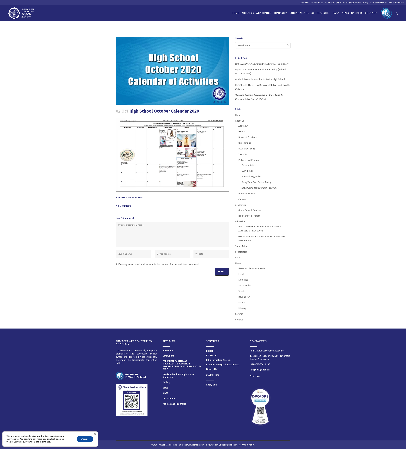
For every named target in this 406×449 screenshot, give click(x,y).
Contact (239, 319)
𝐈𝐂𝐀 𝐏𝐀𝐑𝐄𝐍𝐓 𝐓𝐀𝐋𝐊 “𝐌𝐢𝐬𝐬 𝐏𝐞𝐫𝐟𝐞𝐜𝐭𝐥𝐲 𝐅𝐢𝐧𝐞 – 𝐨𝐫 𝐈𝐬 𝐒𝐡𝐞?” (262, 64)
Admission (240, 221)
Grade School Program (250, 210)
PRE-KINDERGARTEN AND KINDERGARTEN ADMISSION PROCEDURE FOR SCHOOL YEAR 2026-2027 (182, 365)
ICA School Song (246, 148)
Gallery (166, 382)
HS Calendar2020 (132, 197)
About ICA (243, 126)
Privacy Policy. (248, 445)
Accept (84, 438)
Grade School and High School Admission (178, 376)
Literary (242, 308)
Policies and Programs (249, 160)
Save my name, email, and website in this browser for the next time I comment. (159, 264)
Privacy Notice (249, 165)
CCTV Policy (247, 171)
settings (46, 441)
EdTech (209, 351)
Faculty (242, 302)
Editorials (243, 279)
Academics (240, 205)
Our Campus (244, 143)
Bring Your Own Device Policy (256, 182)
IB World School (246, 193)
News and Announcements (251, 268)
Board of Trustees (247, 137)
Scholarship (241, 252)
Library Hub (212, 369)
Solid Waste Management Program (259, 188)
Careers (242, 199)
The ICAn (242, 154)
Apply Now (211, 384)
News (238, 263)
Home (238, 115)
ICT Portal (211, 355)
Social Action (241, 246)
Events (241, 274)
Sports (241, 291)
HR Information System (218, 360)
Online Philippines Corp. (230, 445)
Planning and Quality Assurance (222, 364)
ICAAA (238, 257)
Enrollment (168, 356)
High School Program (249, 216)
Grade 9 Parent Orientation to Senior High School (260, 79)
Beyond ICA (244, 297)
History (242, 131)
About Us (239, 121)
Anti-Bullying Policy (252, 176)
